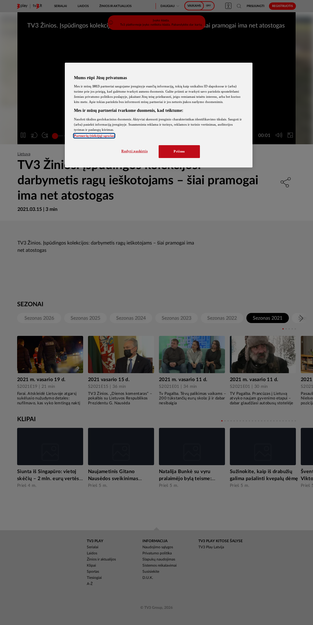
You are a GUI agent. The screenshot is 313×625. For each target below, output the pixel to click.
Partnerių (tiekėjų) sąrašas (94, 136)
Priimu (179, 151)
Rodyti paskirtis (134, 151)
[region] (158, 115)
